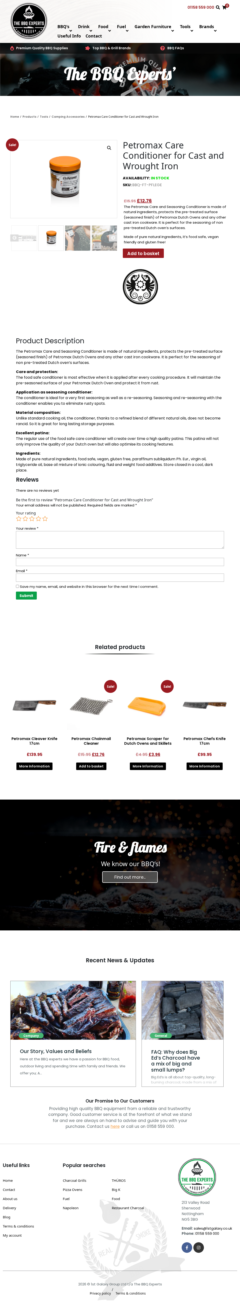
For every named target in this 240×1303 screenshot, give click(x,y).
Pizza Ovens (72, 1189)
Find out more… (130, 877)
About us (10, 1198)
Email (21, 570)
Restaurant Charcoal (128, 1207)
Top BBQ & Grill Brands (111, 48)
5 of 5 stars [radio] (45, 518)
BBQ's (63, 26)
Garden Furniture (153, 26)
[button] (109, 148)
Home (14, 117)
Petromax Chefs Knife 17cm (205, 741)
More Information (34, 766)
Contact (94, 36)
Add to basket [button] (91, 766)
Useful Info (69, 36)
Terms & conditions (18, 1226)
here (115, 1126)
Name (22, 555)
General (161, 1035)
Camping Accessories (68, 117)
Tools (185, 26)
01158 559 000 (201, 7)
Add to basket (143, 253)
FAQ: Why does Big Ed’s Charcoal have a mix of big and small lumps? (175, 1061)
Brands (206, 26)
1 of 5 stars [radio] (19, 518)
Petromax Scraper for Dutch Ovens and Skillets (148, 741)
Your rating (26, 513)
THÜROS (119, 1180)
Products (29, 117)
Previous (14, 238)
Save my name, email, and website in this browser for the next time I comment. (89, 586)
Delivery (9, 1207)
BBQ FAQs (175, 48)
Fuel (121, 26)
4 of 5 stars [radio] (38, 518)
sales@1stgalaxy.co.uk (213, 1228)
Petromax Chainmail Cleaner (91, 741)
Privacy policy (100, 1293)
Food (103, 26)
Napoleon (71, 1207)
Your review (27, 528)
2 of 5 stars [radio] (25, 518)
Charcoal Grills (74, 1180)
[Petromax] (140, 286)
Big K (116, 1189)
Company (31, 1035)
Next (113, 238)
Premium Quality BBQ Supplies (42, 48)
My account (12, 1235)
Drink (84, 26)
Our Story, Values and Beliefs (56, 1051)
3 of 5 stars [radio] (32, 518)
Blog (6, 1217)
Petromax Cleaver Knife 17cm (34, 741)
